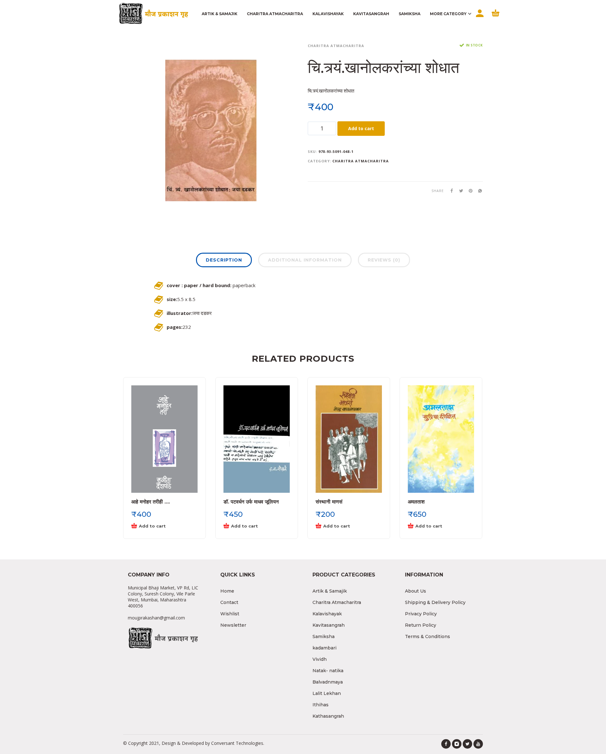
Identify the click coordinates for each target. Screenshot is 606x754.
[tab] (223, 261)
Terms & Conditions (427, 636)
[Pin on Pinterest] (468, 190)
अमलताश (416, 502)
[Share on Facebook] (449, 190)
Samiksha (323, 636)
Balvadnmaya (327, 682)
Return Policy (420, 625)
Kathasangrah (328, 716)
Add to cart (361, 128)
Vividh (319, 659)
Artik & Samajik (329, 591)
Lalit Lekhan (326, 693)
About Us (415, 591)
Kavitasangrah (328, 625)
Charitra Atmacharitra (336, 45)
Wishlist (229, 614)
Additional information (305, 260)
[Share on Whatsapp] (478, 190)
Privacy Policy (421, 614)
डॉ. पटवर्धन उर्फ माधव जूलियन (251, 502)
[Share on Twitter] (459, 190)
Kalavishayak (327, 614)
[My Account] (479, 18)
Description (224, 260)
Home (227, 591)
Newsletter (233, 625)
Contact (229, 602)
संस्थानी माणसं (329, 502)
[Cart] (495, 18)
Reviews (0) (384, 260)
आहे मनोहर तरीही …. (150, 502)
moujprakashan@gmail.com (156, 618)
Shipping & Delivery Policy (435, 602)
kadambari (324, 648)
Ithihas (320, 705)
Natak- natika (327, 670)
